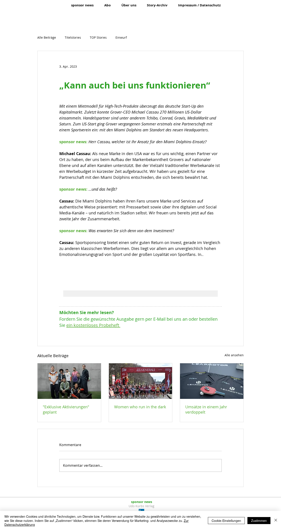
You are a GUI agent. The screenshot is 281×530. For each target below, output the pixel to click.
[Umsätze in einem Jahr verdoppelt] (211, 381)
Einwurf (121, 37)
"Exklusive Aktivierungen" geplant (66, 409)
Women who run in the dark (140, 406)
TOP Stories (98, 37)
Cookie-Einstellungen (226, 520)
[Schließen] (275, 520)
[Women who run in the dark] (140, 381)
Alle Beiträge (46, 37)
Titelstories (73, 37)
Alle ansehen (234, 355)
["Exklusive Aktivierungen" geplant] (69, 381)
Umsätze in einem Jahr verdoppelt (206, 409)
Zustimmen (259, 520)
